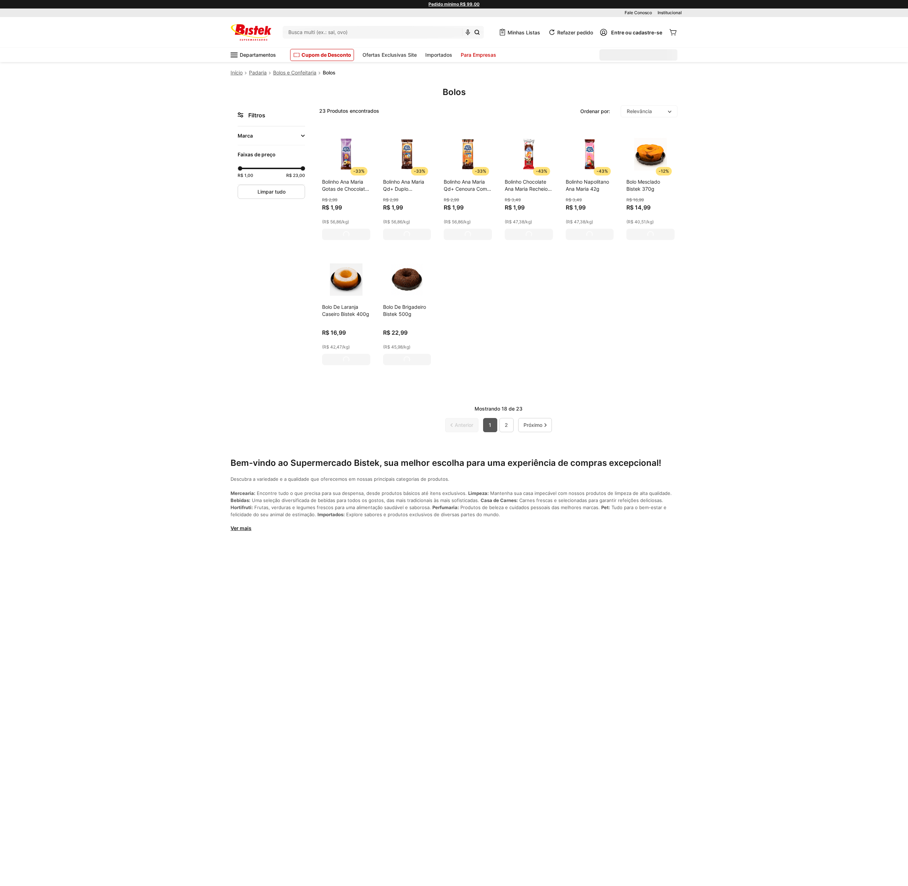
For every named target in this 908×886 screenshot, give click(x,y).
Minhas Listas (524, 32)
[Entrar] (631, 32)
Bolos (329, 72)
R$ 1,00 (245, 175)
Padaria (258, 72)
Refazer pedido (575, 32)
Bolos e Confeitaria (294, 72)
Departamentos (258, 55)
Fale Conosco (638, 12)
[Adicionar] (346, 234)
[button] (271, 135)
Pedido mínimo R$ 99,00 (454, 4)
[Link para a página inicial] (237, 72)
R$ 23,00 (295, 175)
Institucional (670, 12)
